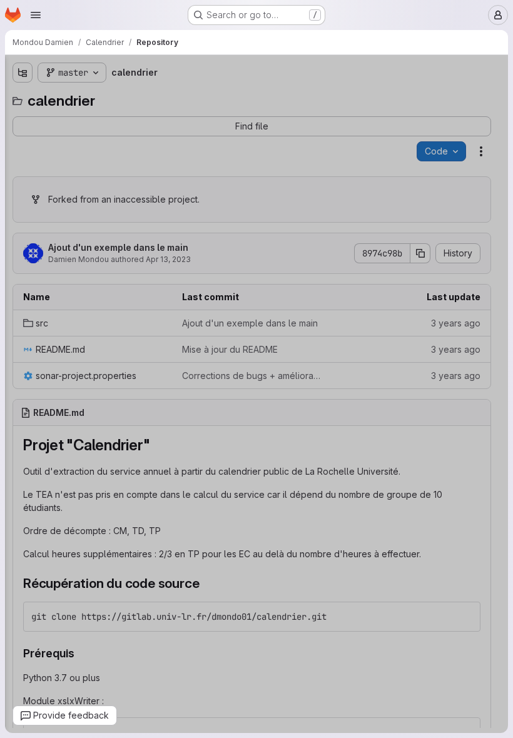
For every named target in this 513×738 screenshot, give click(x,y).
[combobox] (103, 97)
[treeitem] (104, 119)
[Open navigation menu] (36, 15)
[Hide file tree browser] (23, 73)
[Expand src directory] (22, 119)
